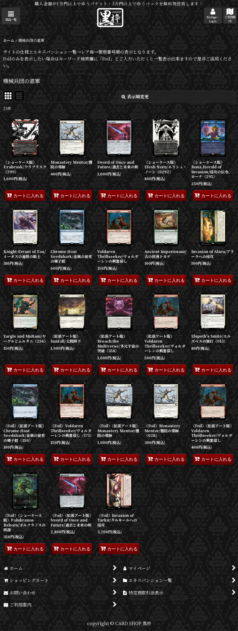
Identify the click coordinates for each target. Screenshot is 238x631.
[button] (11, 15)
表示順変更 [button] (138, 96)
